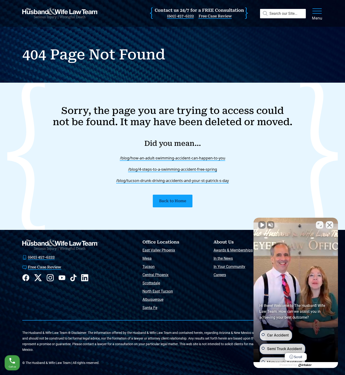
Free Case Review (215, 16)
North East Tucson (157, 291)
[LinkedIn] (84, 277)
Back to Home (172, 201)
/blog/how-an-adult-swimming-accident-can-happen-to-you (172, 158)
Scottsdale (151, 283)
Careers (220, 275)
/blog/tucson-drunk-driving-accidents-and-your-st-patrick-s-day (172, 180)
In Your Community (229, 266)
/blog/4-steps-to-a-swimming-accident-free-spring (172, 169)
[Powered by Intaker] (305, 365)
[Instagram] (50, 277)
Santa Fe (149, 307)
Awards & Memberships (233, 250)
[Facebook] (25, 277)
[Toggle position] (319, 225)
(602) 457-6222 (180, 16)
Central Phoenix (155, 275)
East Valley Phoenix (158, 250)
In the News (223, 258)
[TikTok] (73, 277)
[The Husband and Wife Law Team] (60, 13)
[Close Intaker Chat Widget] (329, 225)
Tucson (148, 266)
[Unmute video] (262, 225)
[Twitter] (38, 277)
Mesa (147, 258)
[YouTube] (61, 277)
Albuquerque (152, 299)
